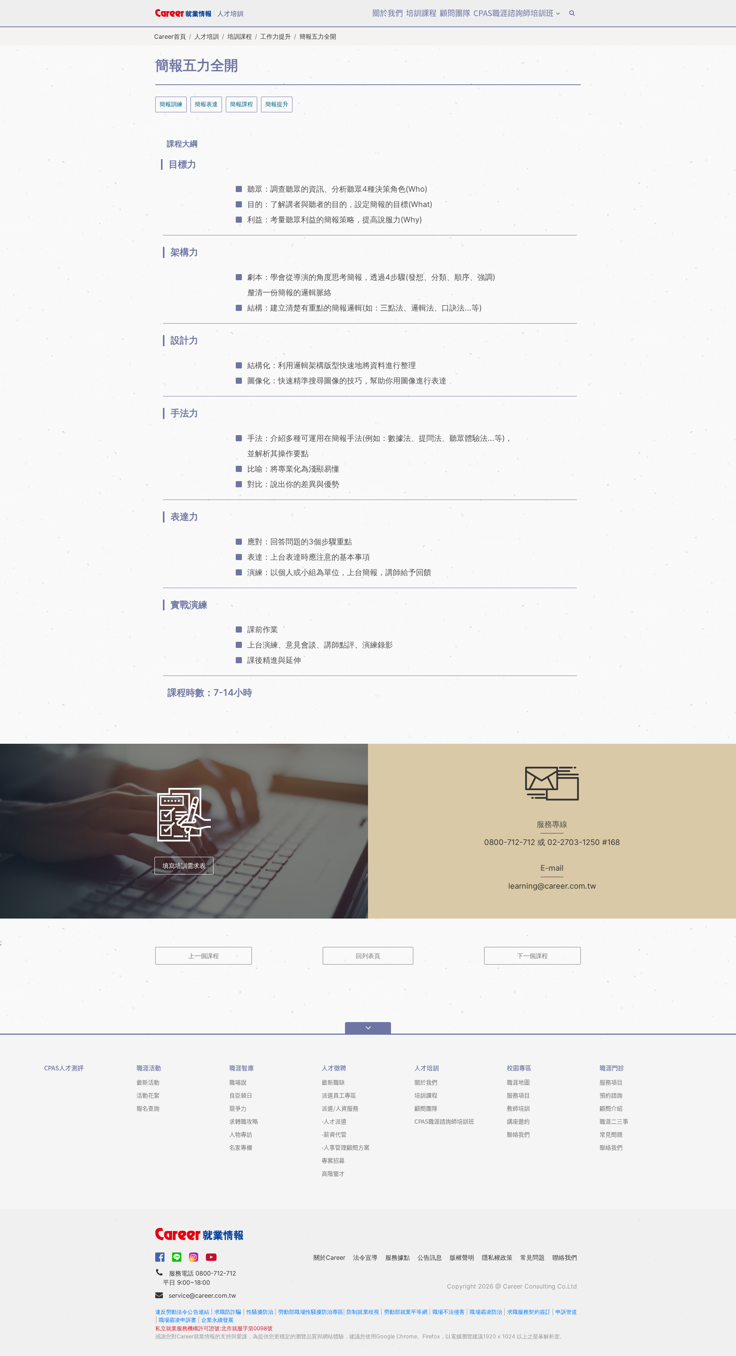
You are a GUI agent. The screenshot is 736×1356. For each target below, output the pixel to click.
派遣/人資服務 (340, 1108)
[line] (176, 1257)
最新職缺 (333, 1082)
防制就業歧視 (363, 1311)
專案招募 (333, 1160)
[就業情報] (368, 1234)
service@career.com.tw (202, 1295)
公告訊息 (429, 1257)
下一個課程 (532, 956)
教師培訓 (518, 1108)
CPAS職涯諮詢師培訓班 (513, 12)
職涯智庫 (241, 1067)
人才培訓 (206, 36)
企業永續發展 (217, 1320)
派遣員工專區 (339, 1095)
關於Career (329, 1257)
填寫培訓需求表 (184, 865)
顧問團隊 (455, 12)
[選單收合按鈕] (368, 1028)
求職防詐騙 (227, 1311)
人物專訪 (240, 1134)
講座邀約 (518, 1121)
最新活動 (147, 1082)
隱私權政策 (497, 1257)
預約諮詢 (611, 1095)
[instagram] (193, 1257)
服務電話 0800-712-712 (202, 1273)
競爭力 (237, 1108)
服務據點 (397, 1257)
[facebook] (159, 1256)
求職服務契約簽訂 (528, 1311)
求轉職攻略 (243, 1121)
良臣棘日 (240, 1095)
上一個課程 (203, 956)
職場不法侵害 (448, 1311)
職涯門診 (612, 1067)
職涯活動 (148, 1067)
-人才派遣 (334, 1121)
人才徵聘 (334, 1067)
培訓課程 (421, 12)
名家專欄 (240, 1147)
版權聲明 (462, 1257)
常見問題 (611, 1134)
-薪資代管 (334, 1134)
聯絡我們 (518, 1134)
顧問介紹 (611, 1108)
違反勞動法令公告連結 (182, 1311)
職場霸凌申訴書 (177, 1320)
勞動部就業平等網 (405, 1311)
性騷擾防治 (259, 1311)
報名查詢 (147, 1108)
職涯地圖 (518, 1082)
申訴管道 (566, 1311)
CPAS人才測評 (64, 1067)
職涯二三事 (614, 1121)
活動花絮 (147, 1095)
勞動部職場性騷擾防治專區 (310, 1311)
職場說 (237, 1082)
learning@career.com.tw (552, 886)
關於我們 (387, 12)
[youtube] (211, 1256)
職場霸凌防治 (486, 1311)
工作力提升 (275, 36)
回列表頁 (368, 956)
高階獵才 (333, 1173)
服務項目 (518, 1095)
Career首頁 (170, 36)
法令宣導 (365, 1257)
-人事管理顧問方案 (346, 1147)
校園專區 (519, 1067)
